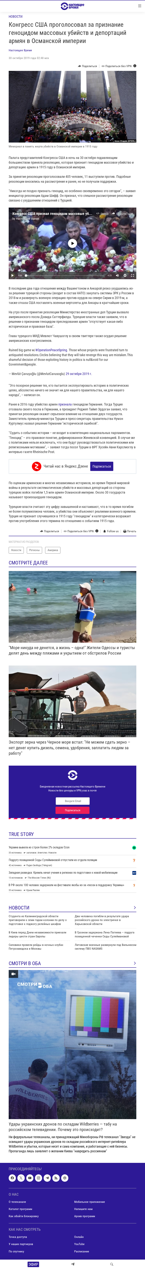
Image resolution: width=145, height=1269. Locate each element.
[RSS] (55, 1178)
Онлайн (79, 1237)
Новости (15, 16)
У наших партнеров (21, 1244)
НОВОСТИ (19, 908)
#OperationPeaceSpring (51, 350)
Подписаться (102, 466)
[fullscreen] (132, 275)
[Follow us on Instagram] (38, 1178)
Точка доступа (18, 1237)
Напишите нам (83, 1209)
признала (65, 404)
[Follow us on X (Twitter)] (21, 1178)
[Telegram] (73, 1264)
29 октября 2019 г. (79, 374)
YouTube (79, 1244)
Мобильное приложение (89, 1201)
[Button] (87, 66)
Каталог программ (20, 1209)
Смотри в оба (25, 963)
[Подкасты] (64, 1178)
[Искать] (111, 1264)
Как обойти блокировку (24, 1216)
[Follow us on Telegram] (47, 1178)
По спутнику (16, 1251)
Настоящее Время (20, 50)
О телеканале (17, 1201)
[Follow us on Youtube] (29, 1178)
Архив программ (84, 1216)
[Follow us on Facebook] (12, 1178)
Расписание (81, 1251)
